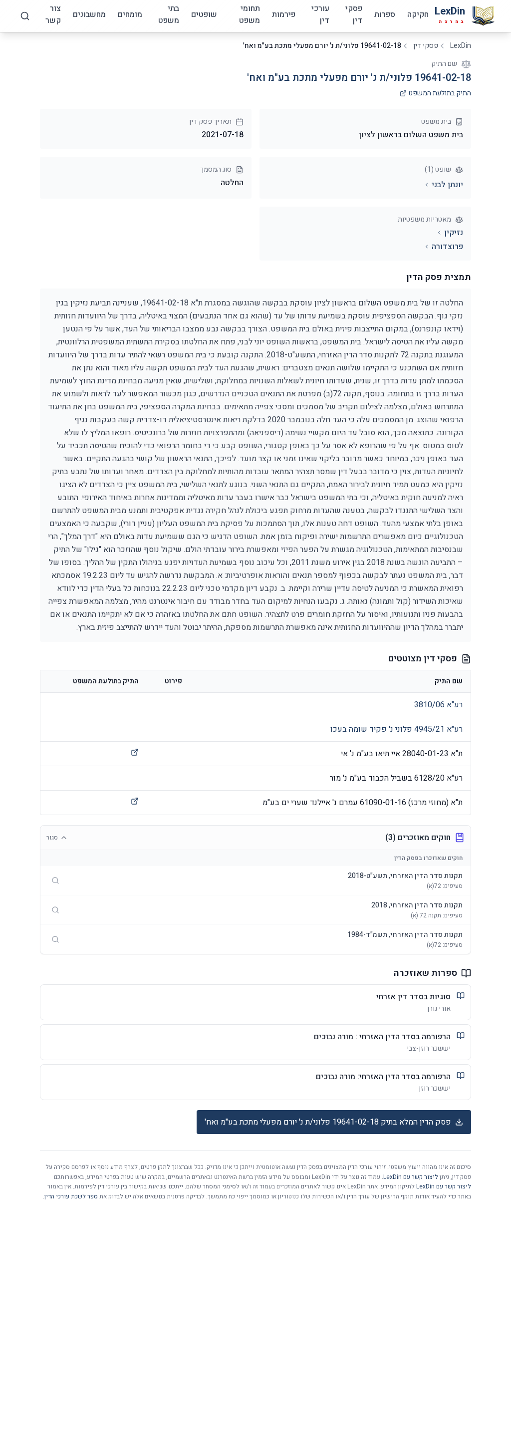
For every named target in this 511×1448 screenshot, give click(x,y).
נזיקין (453, 233)
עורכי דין (320, 14)
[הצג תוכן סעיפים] (55, 880)
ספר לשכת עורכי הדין (71, 1196)
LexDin (460, 46)
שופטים (204, 14)
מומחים (130, 14)
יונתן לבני (447, 185)
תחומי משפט (249, 14)
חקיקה (418, 14)
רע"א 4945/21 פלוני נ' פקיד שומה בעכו (396, 729)
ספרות (384, 14)
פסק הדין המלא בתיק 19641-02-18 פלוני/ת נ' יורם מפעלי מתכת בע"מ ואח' (328, 1122)
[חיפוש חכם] (25, 16)
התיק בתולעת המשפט (440, 93)
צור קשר (53, 14)
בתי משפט (168, 14)
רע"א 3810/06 (438, 705)
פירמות (283, 14)
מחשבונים (89, 14)
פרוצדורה (447, 247)
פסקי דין (353, 14)
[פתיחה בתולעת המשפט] (135, 752)
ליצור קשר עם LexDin (410, 1176)
